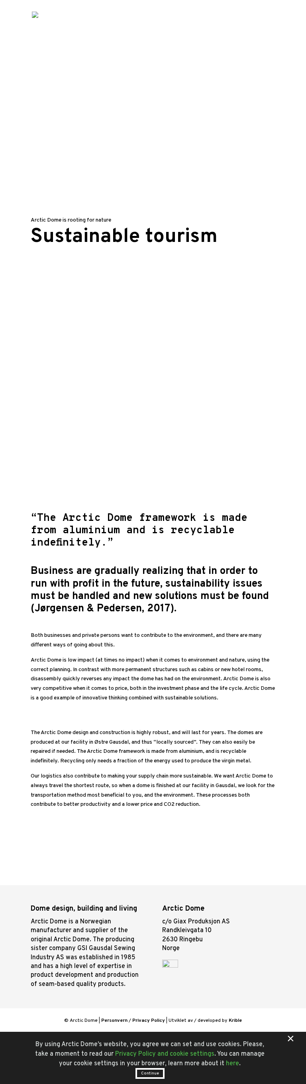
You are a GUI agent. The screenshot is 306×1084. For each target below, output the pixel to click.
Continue (150, 1073)
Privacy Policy (148, 1020)
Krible (235, 1020)
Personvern (114, 1020)
